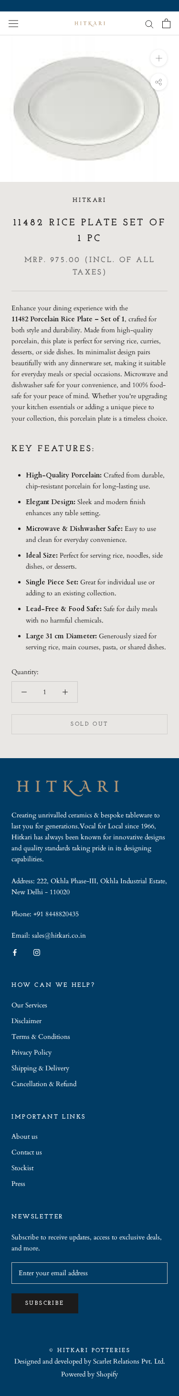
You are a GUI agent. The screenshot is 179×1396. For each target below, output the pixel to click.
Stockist (22, 1168)
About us (24, 1136)
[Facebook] (14, 951)
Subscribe (44, 1303)
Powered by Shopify (89, 1374)
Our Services (29, 1005)
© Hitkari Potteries (90, 1351)
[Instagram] (36, 951)
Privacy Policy (31, 1052)
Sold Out (89, 724)
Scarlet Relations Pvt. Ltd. (129, 1361)
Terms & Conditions (40, 1036)
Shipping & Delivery (40, 1068)
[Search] (149, 24)
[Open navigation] (13, 23)
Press (18, 1183)
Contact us (26, 1152)
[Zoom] (158, 58)
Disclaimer (26, 1021)
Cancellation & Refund (43, 1084)
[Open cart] (166, 23)
